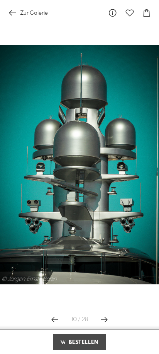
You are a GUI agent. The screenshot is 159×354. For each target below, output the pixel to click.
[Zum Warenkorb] (146, 13)
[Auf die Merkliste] (129, 13)
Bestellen (82, 342)
